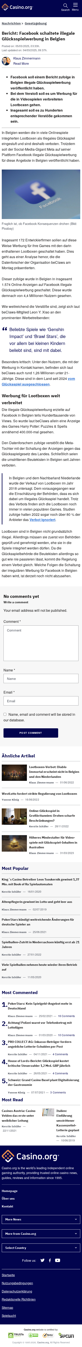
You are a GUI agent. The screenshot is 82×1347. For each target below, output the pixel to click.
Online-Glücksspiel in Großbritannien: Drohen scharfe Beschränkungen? (52, 816)
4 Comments (60, 1054)
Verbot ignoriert (42, 519)
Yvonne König (10, 799)
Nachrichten (11, 23)
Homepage (9, 1191)
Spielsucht (9, 1315)
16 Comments (66, 1016)
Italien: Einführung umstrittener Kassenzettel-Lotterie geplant (67, 1120)
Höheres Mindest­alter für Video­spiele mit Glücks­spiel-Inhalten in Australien (53, 842)
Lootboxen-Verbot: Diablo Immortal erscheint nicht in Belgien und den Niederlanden (54, 772)
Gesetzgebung (36, 23)
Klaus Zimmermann (26, 58)
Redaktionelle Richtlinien (19, 1299)
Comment (12, 621)
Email (9, 692)
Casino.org (43, 1342)
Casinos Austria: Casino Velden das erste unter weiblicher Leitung (18, 1116)
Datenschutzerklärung (17, 1291)
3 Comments (58, 1092)
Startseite (8, 1275)
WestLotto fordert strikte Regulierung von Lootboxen (39, 794)
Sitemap (7, 1307)
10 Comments (66, 1035)
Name (9, 670)
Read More (21, 63)
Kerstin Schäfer (39, 826)
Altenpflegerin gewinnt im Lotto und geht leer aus (37, 902)
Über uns (8, 1199)
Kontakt (7, 1206)
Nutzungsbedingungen (17, 1283)
